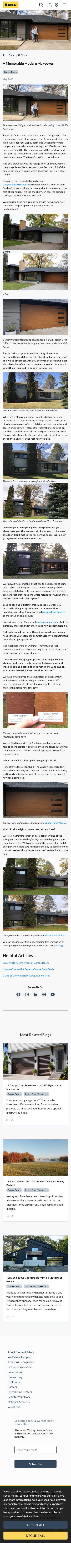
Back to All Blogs (18, 55)
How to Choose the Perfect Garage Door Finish (28, 969)
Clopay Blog (15, 1377)
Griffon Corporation (20, 1366)
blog (60, 945)
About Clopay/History (21, 1352)
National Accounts (19, 1401)
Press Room (15, 1371)
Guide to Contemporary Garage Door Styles (26, 975)
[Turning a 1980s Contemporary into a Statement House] (35, 1254)
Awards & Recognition (21, 1361)
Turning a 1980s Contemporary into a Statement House (34, 1279)
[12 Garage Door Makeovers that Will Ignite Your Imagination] (35, 1061)
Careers (12, 1386)
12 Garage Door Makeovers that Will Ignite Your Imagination (34, 1087)
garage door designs (53, 611)
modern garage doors (47, 622)
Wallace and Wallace (56, 822)
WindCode (14, 1406)
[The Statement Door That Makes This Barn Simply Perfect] (35, 1157)
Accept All (36, 1525)
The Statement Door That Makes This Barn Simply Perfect (35, 1183)
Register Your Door (19, 1396)
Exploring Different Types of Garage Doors (26, 962)
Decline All (35, 1535)
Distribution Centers (20, 1391)
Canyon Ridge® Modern (16, 184)
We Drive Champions (20, 1357)
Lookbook (14, 1382)
